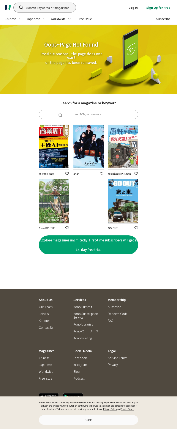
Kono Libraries (83, 324)
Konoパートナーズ (86, 331)
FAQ (110, 321)
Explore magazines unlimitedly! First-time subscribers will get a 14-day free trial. (88, 245)
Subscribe (114, 307)
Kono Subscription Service (85, 315)
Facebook (80, 358)
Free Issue (45, 378)
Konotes (44, 321)
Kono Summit (82, 307)
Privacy (113, 364)
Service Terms (127, 409)
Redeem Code (118, 314)
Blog (76, 371)
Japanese (45, 364)
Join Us (44, 314)
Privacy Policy (110, 409)
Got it (88, 419)
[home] (7, 7)
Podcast (78, 378)
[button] (67, 173)
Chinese (44, 358)
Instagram (80, 364)
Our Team (46, 307)
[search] (18, 8)
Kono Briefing (82, 338)
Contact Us (46, 327)
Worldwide (46, 371)
